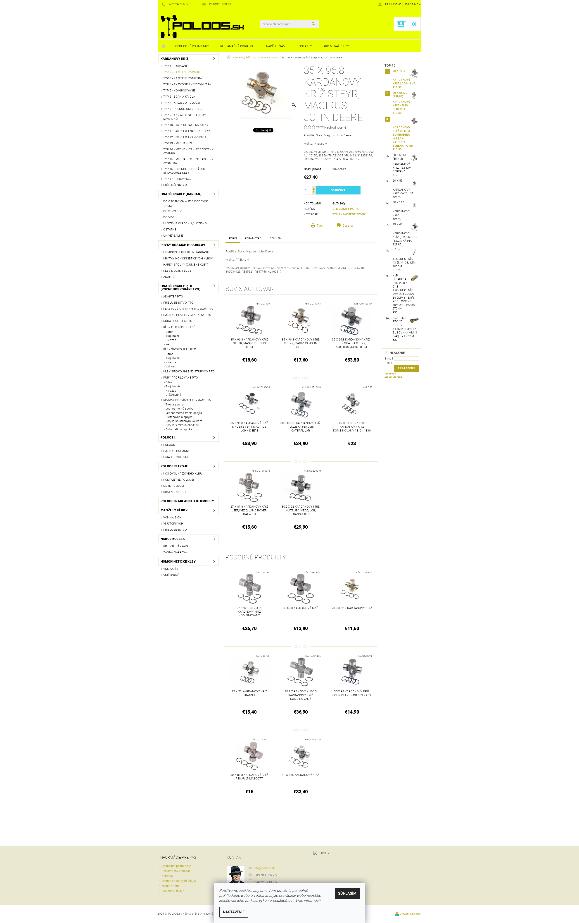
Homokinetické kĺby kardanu (186, 252)
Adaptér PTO (173, 296)
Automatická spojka (179, 429)
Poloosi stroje (174, 466)
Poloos (169, 444)
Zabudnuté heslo (393, 377)
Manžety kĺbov (174, 510)
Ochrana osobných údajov (179, 880)
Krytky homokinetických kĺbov (188, 258)
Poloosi (168, 437)
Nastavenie (233, 912)
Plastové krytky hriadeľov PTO (188, 308)
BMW (169, 206)
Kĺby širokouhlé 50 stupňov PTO (189, 371)
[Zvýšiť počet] (314, 188)
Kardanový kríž (174, 58)
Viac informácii (307, 900)
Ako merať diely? (336, 46)
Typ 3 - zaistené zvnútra (182, 78)
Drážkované (173, 394)
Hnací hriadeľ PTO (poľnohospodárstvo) (180, 287)
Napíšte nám (276, 46)
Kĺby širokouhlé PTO (179, 349)
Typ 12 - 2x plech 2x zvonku (184, 137)
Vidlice (170, 366)
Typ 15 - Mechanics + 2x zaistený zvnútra (188, 160)
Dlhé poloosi (173, 485)
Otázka (347, 225)
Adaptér (169, 276)
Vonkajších (172, 517)
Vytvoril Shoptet (410, 914)
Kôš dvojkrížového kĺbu (182, 473)
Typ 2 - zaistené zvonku (181, 72)
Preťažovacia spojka (179, 417)
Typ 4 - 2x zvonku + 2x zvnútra (187, 84)
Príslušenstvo (175, 185)
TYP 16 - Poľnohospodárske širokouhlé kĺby (185, 170)
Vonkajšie (171, 569)
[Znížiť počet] (314, 192)
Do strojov (172, 211)
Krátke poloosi (175, 492)
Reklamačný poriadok (237, 46)
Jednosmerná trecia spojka (184, 413)
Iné (168, 344)
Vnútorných (173, 523)
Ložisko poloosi (176, 451)
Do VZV (168, 217)
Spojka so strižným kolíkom (184, 421)
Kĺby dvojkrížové (177, 270)
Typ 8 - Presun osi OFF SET (183, 108)
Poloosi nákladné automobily (187, 501)
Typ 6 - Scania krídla (179, 96)
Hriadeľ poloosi (176, 457)
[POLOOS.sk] (202, 26)
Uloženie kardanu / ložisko (185, 223)
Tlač (320, 225)
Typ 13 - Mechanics (177, 143)
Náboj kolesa (173, 539)
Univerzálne (173, 235)
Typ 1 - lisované (175, 66)
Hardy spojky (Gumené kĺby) (185, 264)
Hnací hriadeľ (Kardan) (181, 194)
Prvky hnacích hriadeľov (183, 245)
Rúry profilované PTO (180, 377)
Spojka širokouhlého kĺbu (182, 425)
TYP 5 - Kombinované (179, 90)
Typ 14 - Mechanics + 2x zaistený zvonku (188, 151)
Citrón (169, 331)
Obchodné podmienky (192, 46)
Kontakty (304, 46)
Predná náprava (176, 546)
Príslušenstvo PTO (178, 302)
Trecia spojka (175, 404)
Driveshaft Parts (345, 209)
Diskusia (276, 238)
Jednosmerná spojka (180, 408)
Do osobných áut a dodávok (185, 201)
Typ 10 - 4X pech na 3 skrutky (186, 125)
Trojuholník (173, 336)
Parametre (253, 238)
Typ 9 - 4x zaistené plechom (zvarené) (184, 116)
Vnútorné (171, 575)
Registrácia (412, 4)
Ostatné (169, 229)
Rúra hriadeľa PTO (177, 321)
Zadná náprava (175, 552)
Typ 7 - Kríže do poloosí (181, 102)
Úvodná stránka (164, 46)
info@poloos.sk (264, 868)
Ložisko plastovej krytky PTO (187, 314)
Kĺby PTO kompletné (179, 327)
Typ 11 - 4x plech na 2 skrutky (186, 131)
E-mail (388, 358)
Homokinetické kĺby (178, 561)
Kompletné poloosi (178, 479)
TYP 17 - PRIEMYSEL (177, 178)
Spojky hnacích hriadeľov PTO (187, 399)
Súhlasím (347, 893)
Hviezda (171, 340)
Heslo (388, 362)
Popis (233, 238)
